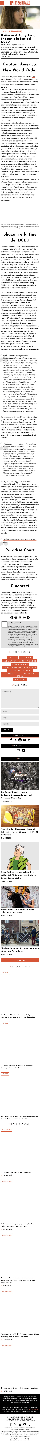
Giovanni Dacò (7, 1175)
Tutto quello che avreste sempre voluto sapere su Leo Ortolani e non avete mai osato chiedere (18, 1280)
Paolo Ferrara (8, 1229)
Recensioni (6, 1130)
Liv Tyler (12, 658)
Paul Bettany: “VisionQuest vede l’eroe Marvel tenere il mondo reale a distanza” (19, 1118)
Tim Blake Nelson (12, 667)
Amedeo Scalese (8, 1339)
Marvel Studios (20, 664)
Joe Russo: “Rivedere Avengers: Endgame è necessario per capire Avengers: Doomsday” (17, 795)
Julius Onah (30, 667)
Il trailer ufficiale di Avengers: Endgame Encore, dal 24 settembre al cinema (17, 1067)
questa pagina (33, 1409)
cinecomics (20, 679)
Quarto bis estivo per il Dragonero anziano (19, 1388)
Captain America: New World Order (19, 675)
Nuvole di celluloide (11, 31)
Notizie (5, 972)
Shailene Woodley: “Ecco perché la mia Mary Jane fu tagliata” (20, 950)
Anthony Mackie (27, 661)
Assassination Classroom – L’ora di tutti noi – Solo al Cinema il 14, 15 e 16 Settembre (19, 832)
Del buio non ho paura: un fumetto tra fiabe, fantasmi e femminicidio (17, 1225)
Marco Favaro (7, 1286)
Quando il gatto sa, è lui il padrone (16, 1172)
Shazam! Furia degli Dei (20, 671)
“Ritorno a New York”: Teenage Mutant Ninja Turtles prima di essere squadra (20, 1335)
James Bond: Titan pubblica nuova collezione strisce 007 (18, 911)
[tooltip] (11, 617)
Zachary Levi (10, 661)
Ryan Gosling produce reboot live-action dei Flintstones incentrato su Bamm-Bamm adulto (18, 875)
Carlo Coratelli (18, 45)
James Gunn (26, 658)
